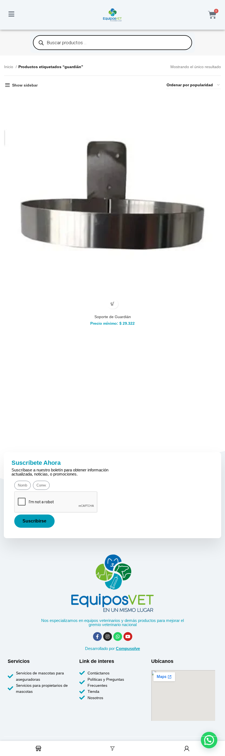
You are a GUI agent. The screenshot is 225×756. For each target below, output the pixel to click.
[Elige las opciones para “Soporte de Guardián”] (112, 304)
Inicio (9, 67)
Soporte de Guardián (112, 317)
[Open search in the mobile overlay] (112, 42)
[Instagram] (107, 636)
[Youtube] (127, 636)
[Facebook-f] (97, 636)
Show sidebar (25, 85)
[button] (209, 740)
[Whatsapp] (117, 636)
